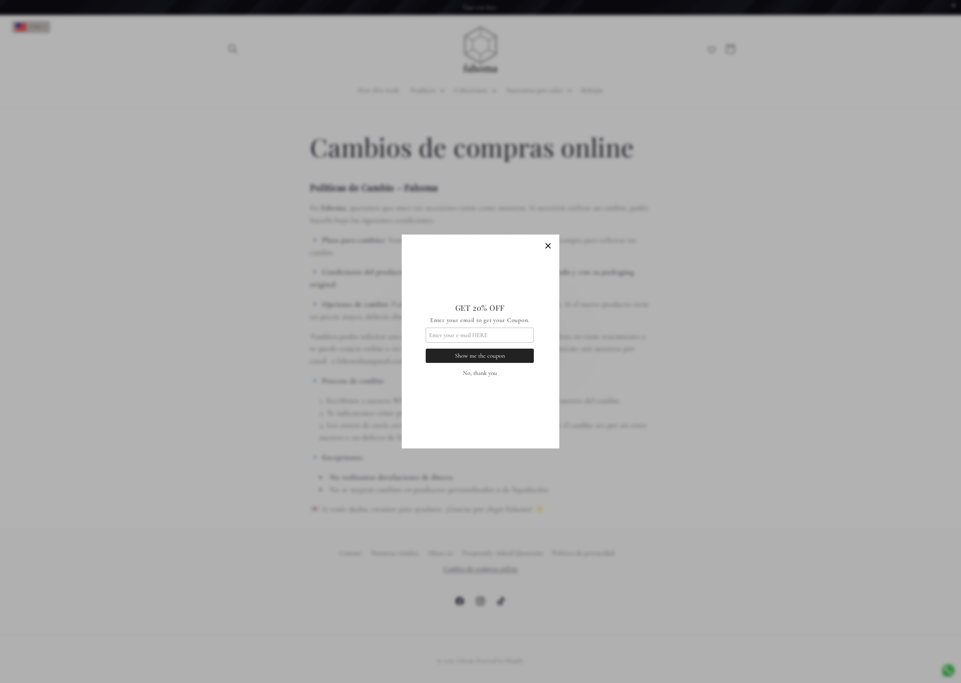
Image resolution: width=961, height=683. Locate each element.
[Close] (548, 246)
